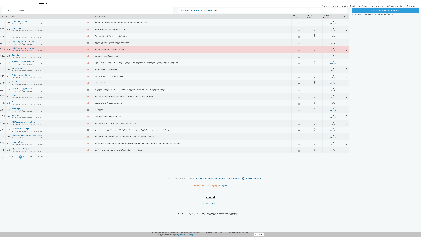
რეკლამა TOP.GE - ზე (210, 203)
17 (34, 157)
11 (13, 157)
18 (38, 157)
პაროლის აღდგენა (395, 6)
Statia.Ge (15, 55)
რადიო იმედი (17, 142)
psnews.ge (16, 109)
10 (9, 157)
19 (42, 157)
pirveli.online (16, 28)
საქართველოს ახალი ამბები (23, 42)
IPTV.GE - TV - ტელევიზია (22, 89)
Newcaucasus (17, 102)
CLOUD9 (242, 214)
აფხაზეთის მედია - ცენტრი (23, 48)
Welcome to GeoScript (20, 129)
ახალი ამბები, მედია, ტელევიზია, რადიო (195, 10)
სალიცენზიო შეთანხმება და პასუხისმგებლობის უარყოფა (217, 178)
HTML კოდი (410, 6)
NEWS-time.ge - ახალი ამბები (23, 122)
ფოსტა (336, 6)
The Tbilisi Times (18, 82)
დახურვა (258, 234)
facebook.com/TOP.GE (253, 178)
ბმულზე (224, 186)
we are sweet (17, 68)
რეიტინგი (326, 6)
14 (24, 157)
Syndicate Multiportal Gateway (23, 62)
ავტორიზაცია (363, 6)
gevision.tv (16, 95)
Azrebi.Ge (15, 115)
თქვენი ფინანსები (19, 21)
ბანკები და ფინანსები (21, 75)
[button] (262, 10)
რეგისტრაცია (378, 6)
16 (31, 157)
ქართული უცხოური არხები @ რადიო (27, 135)
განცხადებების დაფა (20, 149)
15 (27, 157)
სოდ (14, 35)
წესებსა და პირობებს (185, 235)
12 (16, 157)
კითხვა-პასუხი (348, 6)
